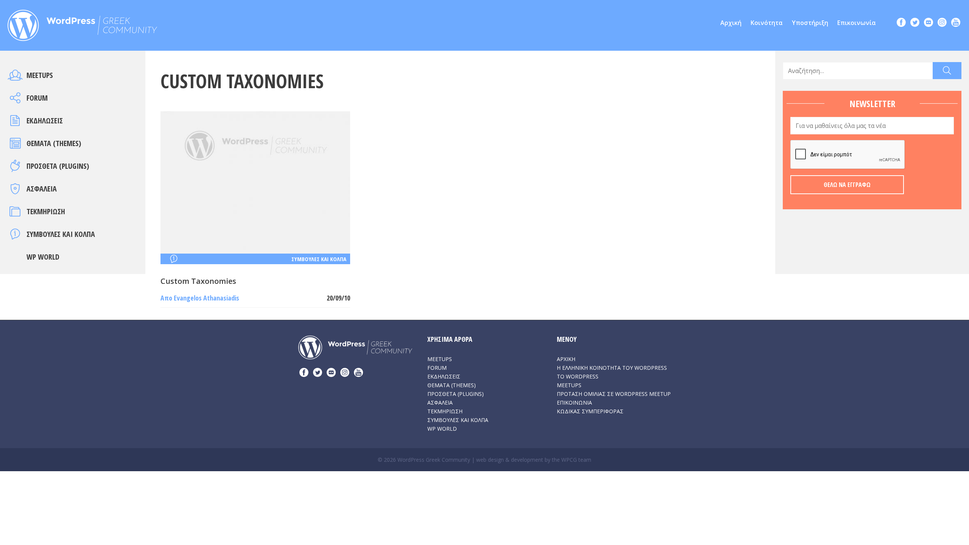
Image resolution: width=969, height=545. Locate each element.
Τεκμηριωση (45, 211)
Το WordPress (577, 376)
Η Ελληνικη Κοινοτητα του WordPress (612, 367)
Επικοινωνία (856, 23)
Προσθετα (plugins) (57, 166)
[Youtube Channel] (955, 23)
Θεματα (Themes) (53, 143)
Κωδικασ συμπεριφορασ (590, 411)
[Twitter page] (915, 23)
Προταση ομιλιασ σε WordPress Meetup (614, 393)
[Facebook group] (901, 23)
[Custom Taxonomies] (255, 182)
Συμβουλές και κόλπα (318, 259)
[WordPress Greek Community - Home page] (82, 23)
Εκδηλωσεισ (44, 120)
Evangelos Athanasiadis (206, 297)
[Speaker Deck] (928, 23)
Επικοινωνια (574, 402)
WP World (42, 257)
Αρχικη (566, 359)
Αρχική (731, 23)
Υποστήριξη (810, 23)
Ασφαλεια (41, 189)
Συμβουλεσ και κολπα (60, 234)
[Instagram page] (942, 23)
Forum (37, 98)
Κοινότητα (767, 23)
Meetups (39, 75)
